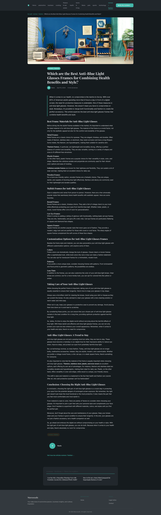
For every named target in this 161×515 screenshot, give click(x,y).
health (72, 5)
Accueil (30, 14)
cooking (58, 5)
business (50, 5)
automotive (42, 5)
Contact (111, 503)
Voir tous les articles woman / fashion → (60, 455)
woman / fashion (38, 14)
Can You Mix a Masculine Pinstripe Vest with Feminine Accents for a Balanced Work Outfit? (62, 479)
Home (34, 5)
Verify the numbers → (125, 5)
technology (102, 5)
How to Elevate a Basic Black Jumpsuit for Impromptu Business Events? (96, 479)
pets (89, 5)
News (83, 5)
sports (95, 5)
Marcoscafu (33, 497)
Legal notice (112, 500)
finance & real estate (65, 5)
